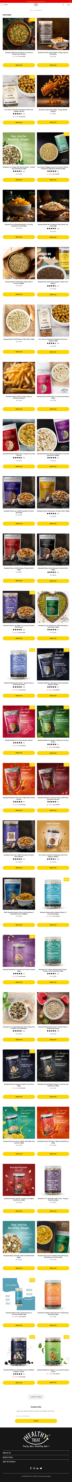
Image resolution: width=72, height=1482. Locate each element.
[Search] (63, 5)
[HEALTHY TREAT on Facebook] (31, 1468)
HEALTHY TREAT (31, 1476)
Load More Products (36, 1397)
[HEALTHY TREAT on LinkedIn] (37, 1468)
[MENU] (1, 5)
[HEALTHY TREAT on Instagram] (34, 1468)
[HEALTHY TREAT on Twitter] (41, 1468)
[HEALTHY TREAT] (36, 5)
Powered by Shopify (44, 1476)
